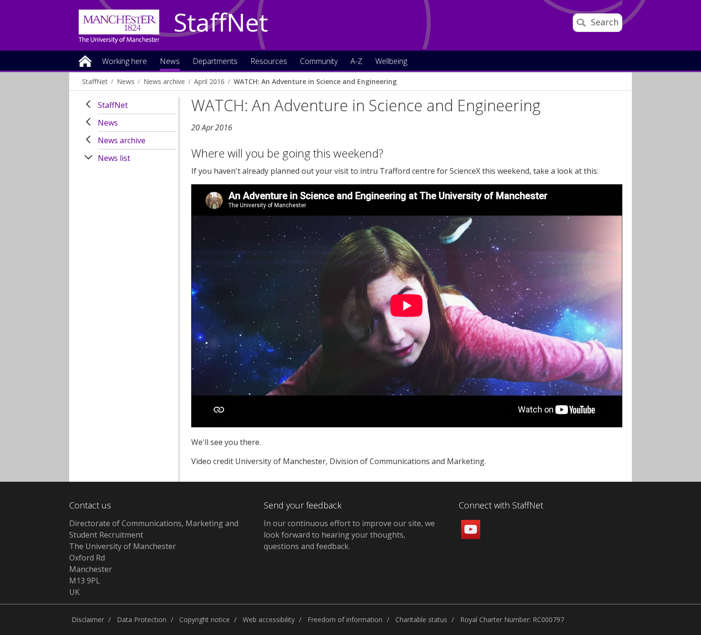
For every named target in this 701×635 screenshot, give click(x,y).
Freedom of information (345, 619)
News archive (164, 81)
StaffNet (221, 23)
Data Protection (141, 619)
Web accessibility (269, 619)
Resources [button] (268, 61)
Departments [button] (215, 61)
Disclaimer (88, 619)
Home (85, 60)
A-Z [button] (356, 61)
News (125, 81)
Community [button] (319, 61)
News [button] (170, 61)
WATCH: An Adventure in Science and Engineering (315, 81)
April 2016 (209, 81)
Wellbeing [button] (391, 61)
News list (114, 158)
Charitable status (421, 619)
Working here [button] (124, 61)
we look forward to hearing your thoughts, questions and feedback (349, 534)
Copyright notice (204, 619)
